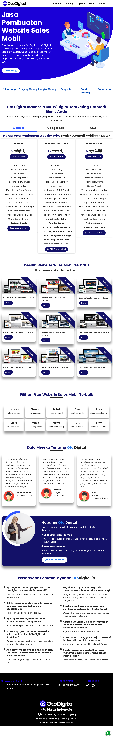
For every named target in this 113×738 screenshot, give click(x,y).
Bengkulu (47, 89)
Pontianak (104, 89)
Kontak (102, 3)
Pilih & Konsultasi (20, 228)
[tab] (18, 128)
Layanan (81, 3)
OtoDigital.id (51, 723)
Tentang (69, 3)
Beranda (57, 3)
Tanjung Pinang (9, 89)
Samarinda (85, 89)
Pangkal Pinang (28, 89)
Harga (92, 3)
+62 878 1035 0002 (71, 685)
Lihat (9, 303)
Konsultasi (9, 70)
